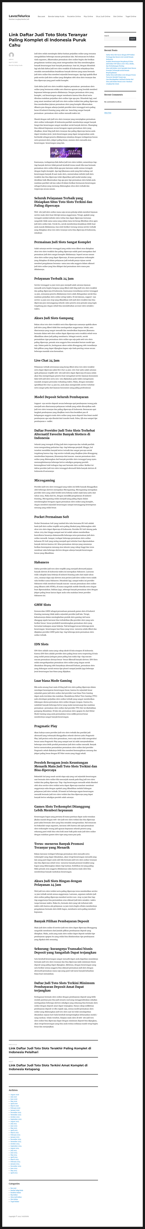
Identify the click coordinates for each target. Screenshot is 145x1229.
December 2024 (16, 1139)
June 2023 (14, 1168)
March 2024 (15, 1159)
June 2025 (14, 1126)
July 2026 (14, 1097)
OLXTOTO (25, 1216)
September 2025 (16, 1119)
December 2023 (16, 1166)
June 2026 (14, 1099)
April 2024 (14, 1157)
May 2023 (14, 1171)
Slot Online (118, 16)
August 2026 (15, 1095)
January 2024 (15, 1164)
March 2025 (15, 1133)
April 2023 (14, 1173)
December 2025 (16, 1112)
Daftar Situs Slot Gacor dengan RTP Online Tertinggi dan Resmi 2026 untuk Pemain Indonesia (120, 57)
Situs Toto (107, 113)
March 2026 (15, 1106)
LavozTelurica (19, 16)
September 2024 (16, 1146)
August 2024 (15, 1148)
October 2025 (15, 1117)
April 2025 (14, 1130)
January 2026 (15, 1110)
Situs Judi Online (103, 16)
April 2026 (14, 1104)
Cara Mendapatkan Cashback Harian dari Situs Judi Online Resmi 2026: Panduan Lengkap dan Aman (119, 82)
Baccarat (41, 16)
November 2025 (16, 1115)
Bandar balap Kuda (56, 16)
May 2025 (14, 1128)
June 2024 (14, 1153)
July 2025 (14, 1124)
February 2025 (15, 1135)
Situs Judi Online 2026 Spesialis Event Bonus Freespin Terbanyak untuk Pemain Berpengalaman (121, 70)
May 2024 (14, 1155)
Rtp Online (88, 16)
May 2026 (14, 1101)
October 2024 (15, 1144)
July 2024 (14, 1150)
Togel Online (131, 16)
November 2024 (16, 1142)
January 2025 (15, 1137)
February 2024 (15, 1162)
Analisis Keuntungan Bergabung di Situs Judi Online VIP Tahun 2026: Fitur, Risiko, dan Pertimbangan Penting (120, 64)
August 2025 (15, 1121)
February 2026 (15, 1108)
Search (106, 36)
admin (11, 59)
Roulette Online (74, 16)
